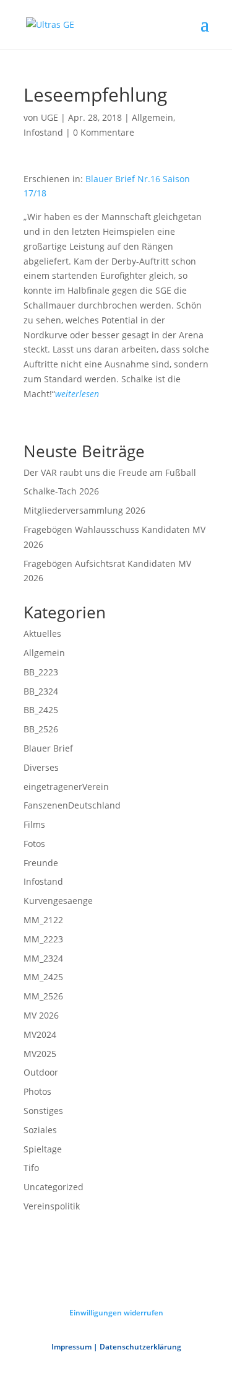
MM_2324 (43, 958)
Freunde (41, 863)
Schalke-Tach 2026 (61, 491)
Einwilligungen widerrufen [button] (116, 1312)
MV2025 (40, 1053)
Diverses (41, 767)
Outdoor (41, 1072)
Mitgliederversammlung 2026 (84, 510)
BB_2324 (41, 691)
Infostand (43, 132)
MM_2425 (43, 977)
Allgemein (152, 117)
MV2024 (40, 1034)
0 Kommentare (103, 132)
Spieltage (43, 1149)
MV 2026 (41, 1015)
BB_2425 (41, 710)
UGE (49, 117)
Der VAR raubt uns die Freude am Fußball (110, 472)
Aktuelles (42, 633)
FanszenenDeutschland (72, 805)
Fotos (34, 843)
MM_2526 (43, 996)
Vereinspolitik (52, 1206)
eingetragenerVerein (66, 786)
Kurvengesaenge (58, 900)
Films (34, 824)
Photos (37, 1091)
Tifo (31, 1167)
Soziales (40, 1130)
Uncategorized (54, 1187)
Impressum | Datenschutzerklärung (116, 1346)
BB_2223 (41, 672)
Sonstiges (43, 1110)
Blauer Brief (48, 748)
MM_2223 (43, 939)
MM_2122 (43, 920)
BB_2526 (41, 729)
